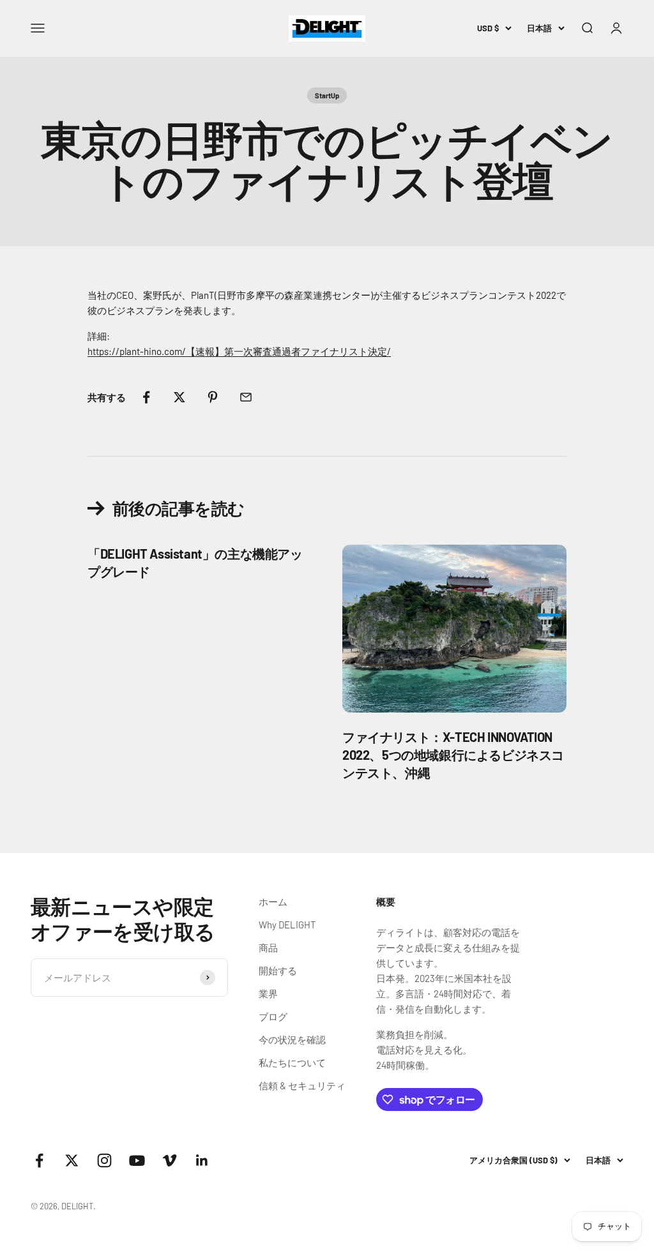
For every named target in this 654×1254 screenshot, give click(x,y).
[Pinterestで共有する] (212, 397)
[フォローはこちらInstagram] (104, 1160)
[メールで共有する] (246, 397)
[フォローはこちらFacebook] (39, 1160)
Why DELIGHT (287, 924)
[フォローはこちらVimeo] (169, 1160)
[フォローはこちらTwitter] (71, 1160)
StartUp (327, 95)
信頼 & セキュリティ (302, 1085)
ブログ (273, 1016)
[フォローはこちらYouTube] (137, 1160)
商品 (268, 947)
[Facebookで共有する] (146, 397)
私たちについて (292, 1062)
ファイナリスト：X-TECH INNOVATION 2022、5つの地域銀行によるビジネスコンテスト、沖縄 (453, 754)
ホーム (273, 901)
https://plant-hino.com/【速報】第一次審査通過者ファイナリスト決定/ (239, 351)
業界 (268, 993)
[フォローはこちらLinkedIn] (202, 1160)
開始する (278, 970)
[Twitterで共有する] (179, 397)
